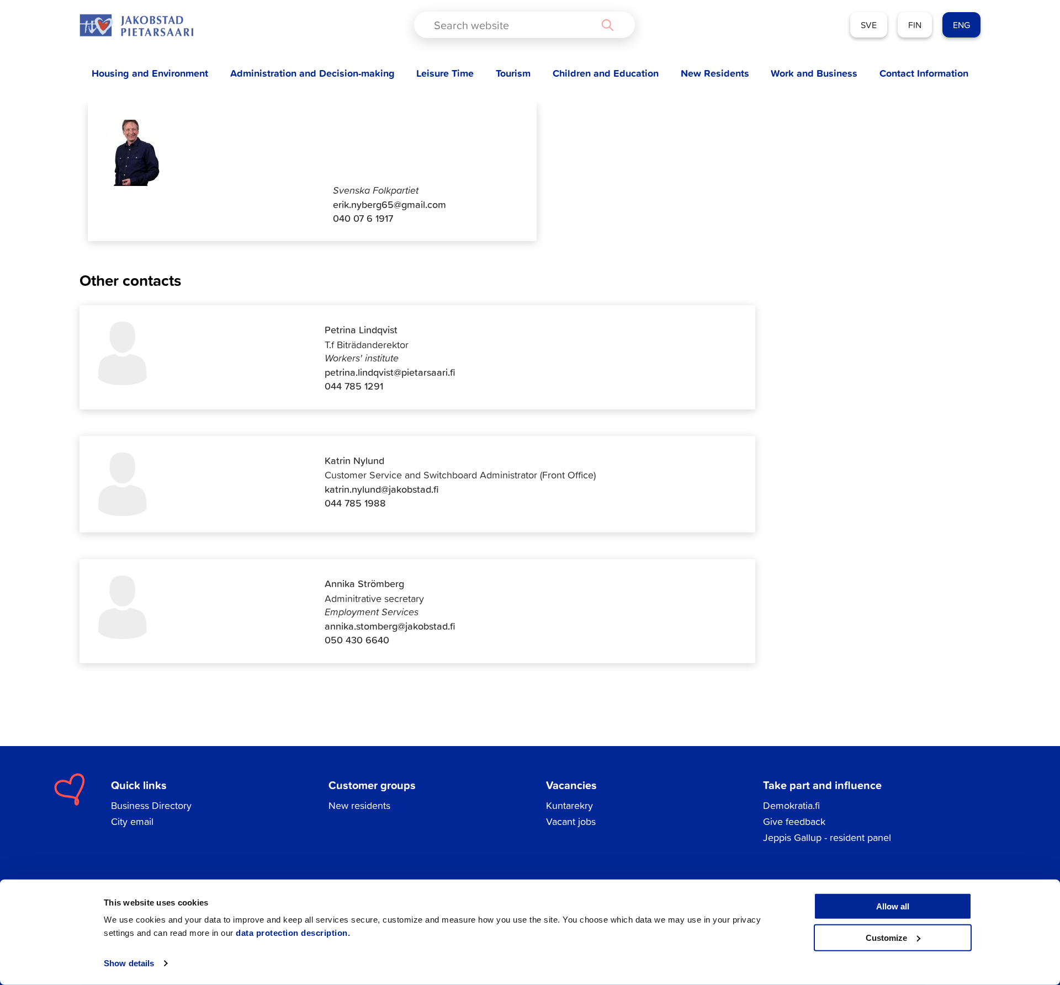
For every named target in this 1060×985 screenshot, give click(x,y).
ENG (961, 25)
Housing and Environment (150, 73)
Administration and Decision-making (312, 73)
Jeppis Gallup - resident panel (827, 837)
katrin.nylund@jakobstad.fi (382, 489)
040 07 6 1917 (363, 218)
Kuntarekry (569, 805)
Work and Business (814, 73)
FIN (914, 25)
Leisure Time (445, 73)
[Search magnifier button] (607, 25)
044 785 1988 (355, 503)
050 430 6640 (357, 640)
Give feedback (794, 821)
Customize (886, 937)
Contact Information (923, 73)
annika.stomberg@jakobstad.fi (390, 626)
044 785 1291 (354, 386)
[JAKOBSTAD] (136, 25)
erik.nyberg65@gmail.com (389, 204)
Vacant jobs (571, 821)
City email (132, 821)
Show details (129, 963)
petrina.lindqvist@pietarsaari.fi (390, 372)
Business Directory (151, 805)
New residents (359, 805)
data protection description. (293, 933)
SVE (869, 25)
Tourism (513, 73)
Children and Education (606, 73)
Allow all (892, 906)
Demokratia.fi (791, 805)
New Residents (715, 73)
